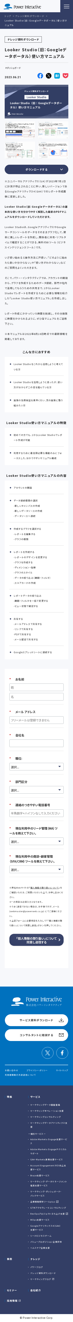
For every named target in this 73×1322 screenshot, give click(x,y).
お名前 (16, 679)
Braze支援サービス (40, 1175)
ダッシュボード (14, 67)
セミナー (12, 1290)
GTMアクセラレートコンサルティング (48, 1207)
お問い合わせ (11, 1070)
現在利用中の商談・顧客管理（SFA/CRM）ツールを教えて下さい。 (32, 858)
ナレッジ (35, 1259)
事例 (9, 1259)
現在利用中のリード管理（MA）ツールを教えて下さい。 (33, 830)
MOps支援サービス (40, 1219)
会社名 (16, 735)
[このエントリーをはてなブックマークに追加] (57, 76)
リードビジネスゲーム (41, 1235)
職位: (15, 758)
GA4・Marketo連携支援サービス (46, 1159)
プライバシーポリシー (37, 1070)
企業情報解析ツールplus (42, 1201)
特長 (9, 1096)
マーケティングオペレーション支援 (47, 1110)
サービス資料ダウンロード (36, 1020)
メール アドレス (22, 712)
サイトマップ (62, 1070)
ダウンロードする (36, 169)
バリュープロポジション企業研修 (46, 1241)
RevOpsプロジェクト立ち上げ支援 (47, 1213)
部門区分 (18, 781)
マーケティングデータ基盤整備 (45, 1104)
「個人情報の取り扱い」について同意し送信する (36, 940)
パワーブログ (36, 1267)
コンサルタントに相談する (36, 1035)
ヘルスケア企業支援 (40, 1247)
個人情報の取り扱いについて (44, 887)
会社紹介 (35, 1290)
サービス (35, 1096)
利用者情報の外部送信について (20, 1074)
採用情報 (12, 1300)
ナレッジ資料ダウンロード (43, 1273)
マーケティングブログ (40, 1279)
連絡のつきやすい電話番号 (29, 805)
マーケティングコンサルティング (45, 1116)
